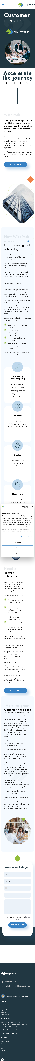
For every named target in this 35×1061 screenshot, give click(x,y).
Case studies (4, 1044)
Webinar (3, 1050)
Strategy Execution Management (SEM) (10, 1022)
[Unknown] (6, 888)
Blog (2, 1048)
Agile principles (15, 652)
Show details (25, 537)
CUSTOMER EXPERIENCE (10, 1033)
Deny (17, 553)
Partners (3, 1046)
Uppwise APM (4, 1012)
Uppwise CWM (5, 1014)
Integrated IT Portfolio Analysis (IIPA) (10, 1027)
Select (16, 548)
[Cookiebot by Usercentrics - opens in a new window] (21, 507)
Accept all (17, 542)
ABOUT (3, 1002)
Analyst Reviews (5, 1042)
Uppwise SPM (4, 1010)
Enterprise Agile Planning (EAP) (9, 1029)
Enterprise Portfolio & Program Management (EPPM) (14, 1025)
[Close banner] (32, 506)
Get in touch (15, 164)
